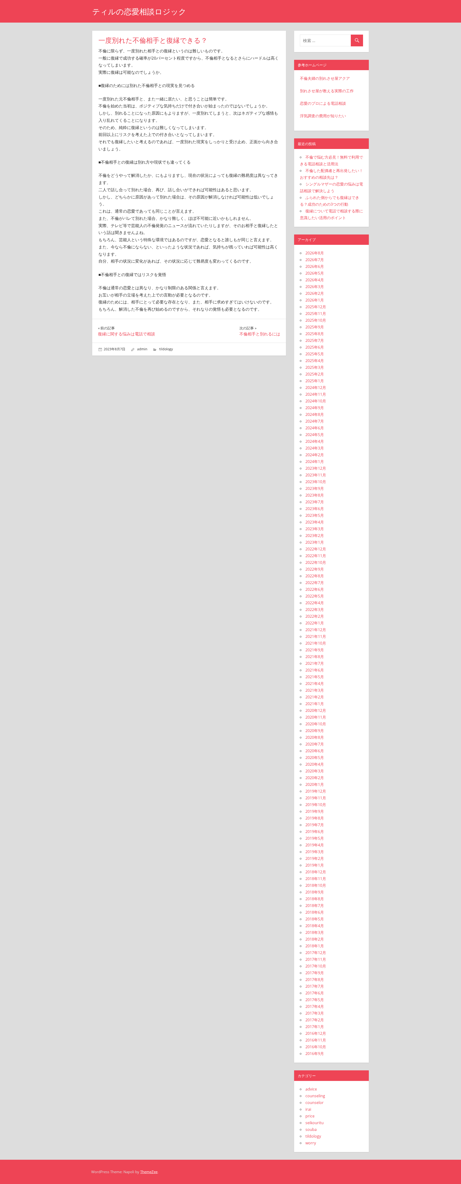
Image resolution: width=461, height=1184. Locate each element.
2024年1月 (314, 461)
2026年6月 (314, 266)
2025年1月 (314, 380)
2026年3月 (314, 286)
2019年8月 (314, 818)
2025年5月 (314, 354)
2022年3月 (314, 609)
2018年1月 (314, 946)
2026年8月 (314, 253)
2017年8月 (314, 979)
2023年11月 (315, 475)
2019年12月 (315, 791)
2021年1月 (314, 703)
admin (142, 349)
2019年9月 (314, 811)
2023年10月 (315, 481)
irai (308, 1109)
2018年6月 (314, 912)
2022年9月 (314, 569)
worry (310, 1143)
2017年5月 (314, 999)
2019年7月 (314, 824)
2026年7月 (314, 259)
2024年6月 (314, 428)
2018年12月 (315, 872)
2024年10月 (315, 401)
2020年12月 (315, 710)
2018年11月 (315, 878)
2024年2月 (314, 454)
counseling (315, 1095)
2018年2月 (314, 939)
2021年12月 (315, 629)
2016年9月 (314, 1053)
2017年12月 (315, 952)
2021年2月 (314, 697)
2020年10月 (315, 724)
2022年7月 (314, 582)
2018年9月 (314, 892)
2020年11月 (315, 717)
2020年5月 (314, 757)
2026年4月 (314, 280)
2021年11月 (315, 636)
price (310, 1116)
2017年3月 (314, 1013)
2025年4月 (314, 360)
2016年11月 (315, 1040)
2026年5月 (314, 273)
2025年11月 (315, 313)
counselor (314, 1102)
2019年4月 (314, 845)
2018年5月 (314, 919)
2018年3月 (314, 932)
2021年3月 (314, 690)
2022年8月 (314, 576)
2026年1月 (314, 300)
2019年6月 (314, 831)
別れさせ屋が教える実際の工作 (327, 90)
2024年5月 (314, 434)
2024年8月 (314, 414)
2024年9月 (314, 407)
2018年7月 (314, 905)
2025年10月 (315, 320)
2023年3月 (314, 528)
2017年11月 (315, 959)
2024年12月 (315, 387)
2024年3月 (314, 448)
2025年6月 (314, 347)
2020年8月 (314, 737)
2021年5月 (314, 676)
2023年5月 (314, 515)
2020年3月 (314, 771)
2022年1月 (314, 623)
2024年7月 (314, 421)
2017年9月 (314, 972)
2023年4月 (314, 522)
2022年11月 (315, 555)
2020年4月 (314, 764)
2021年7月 (314, 663)
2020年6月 (314, 750)
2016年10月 (315, 1046)
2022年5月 (314, 596)
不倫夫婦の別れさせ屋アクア (325, 78)
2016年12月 (315, 1033)
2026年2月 (314, 293)
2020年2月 (314, 777)
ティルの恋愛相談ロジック (139, 11)
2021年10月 (315, 643)
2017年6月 (314, 993)
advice (311, 1089)
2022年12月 (315, 549)
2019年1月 (314, 865)
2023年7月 (314, 502)
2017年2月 (314, 1020)
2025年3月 (314, 367)
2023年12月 (315, 468)
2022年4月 (314, 602)
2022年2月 (314, 616)
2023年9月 (314, 488)
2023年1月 (314, 542)
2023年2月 (314, 535)
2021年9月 (314, 650)
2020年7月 (314, 744)
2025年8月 (314, 333)
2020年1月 (314, 784)
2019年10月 (315, 804)
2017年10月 (315, 966)
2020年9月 (314, 730)
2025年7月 (314, 340)
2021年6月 (314, 670)
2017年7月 (314, 986)
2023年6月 (314, 508)
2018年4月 (314, 925)
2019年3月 (314, 851)
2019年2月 (314, 858)
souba (311, 1129)
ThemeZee (149, 1171)
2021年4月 (314, 683)
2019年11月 (315, 798)
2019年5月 (314, 838)
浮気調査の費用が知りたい (323, 115)
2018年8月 (314, 898)
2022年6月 (314, 589)
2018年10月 (315, 885)
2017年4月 (314, 1006)
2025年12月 (315, 306)
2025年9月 (314, 327)
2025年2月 (314, 374)
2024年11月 (315, 394)
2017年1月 (314, 1026)
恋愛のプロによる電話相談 (323, 103)
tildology (166, 349)
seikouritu (314, 1122)
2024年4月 (314, 441)
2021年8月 (314, 656)
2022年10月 (315, 562)
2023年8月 (314, 495)
